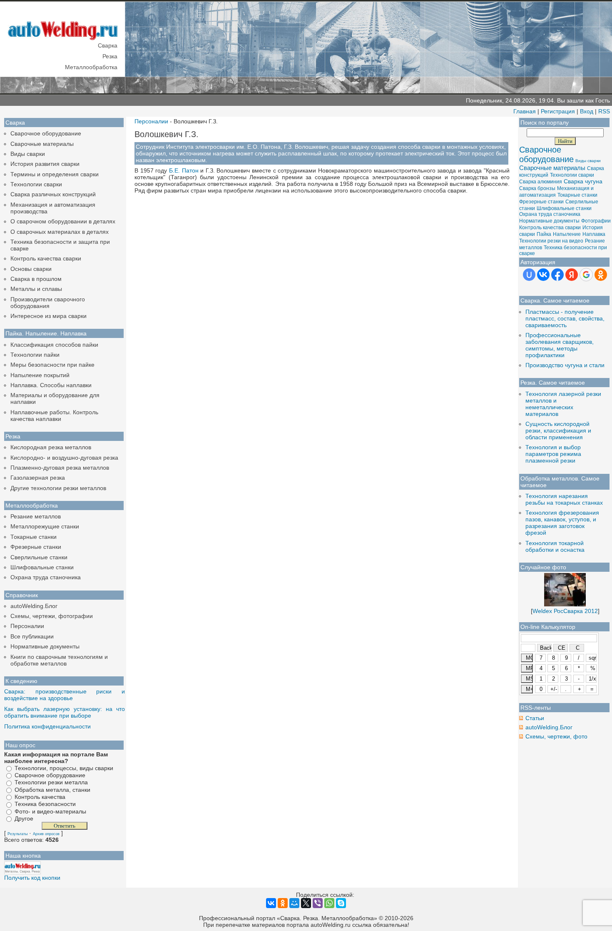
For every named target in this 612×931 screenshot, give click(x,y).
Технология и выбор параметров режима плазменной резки (553, 454)
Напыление (567, 234)
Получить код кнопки (32, 877)
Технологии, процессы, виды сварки (64, 768)
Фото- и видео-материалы (50, 811)
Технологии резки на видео (551, 241)
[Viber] (318, 903)
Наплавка (593, 234)
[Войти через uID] (529, 274)
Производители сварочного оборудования (47, 302)
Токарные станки (33, 536)
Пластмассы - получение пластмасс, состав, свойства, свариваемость (565, 318)
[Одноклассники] (283, 903)
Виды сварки (27, 153)
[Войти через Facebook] (557, 274)
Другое (24, 818)
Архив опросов (46, 834)
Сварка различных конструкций (53, 194)
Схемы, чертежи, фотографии (51, 616)
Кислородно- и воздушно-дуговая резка (64, 457)
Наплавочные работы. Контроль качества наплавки (54, 415)
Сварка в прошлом (36, 278)
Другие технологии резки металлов (58, 488)
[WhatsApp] (329, 903)
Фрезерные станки (35, 546)
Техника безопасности (45, 804)
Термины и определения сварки (54, 174)
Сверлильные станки (38, 557)
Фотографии (596, 221)
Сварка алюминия (540, 182)
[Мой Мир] (294, 903)
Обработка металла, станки (52, 789)
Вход (586, 111)
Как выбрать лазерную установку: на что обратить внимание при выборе (64, 712)
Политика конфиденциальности (47, 726)
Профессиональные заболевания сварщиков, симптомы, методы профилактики (559, 345)
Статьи (534, 718)
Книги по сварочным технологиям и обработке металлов (59, 660)
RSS (604, 111)
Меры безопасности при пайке (52, 364)
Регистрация (558, 111)
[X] (306, 903)
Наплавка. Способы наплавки (51, 385)
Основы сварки (31, 268)
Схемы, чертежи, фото (556, 736)
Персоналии (27, 626)
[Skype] (341, 903)
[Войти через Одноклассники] (601, 274)
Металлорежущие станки (44, 526)
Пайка (544, 234)
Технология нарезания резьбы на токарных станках (564, 499)
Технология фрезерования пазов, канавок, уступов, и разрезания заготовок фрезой (562, 522)
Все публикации (32, 636)
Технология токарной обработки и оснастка (555, 546)
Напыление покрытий (40, 375)
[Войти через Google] (586, 274)
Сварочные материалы (42, 143)
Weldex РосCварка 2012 (565, 611)
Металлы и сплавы (36, 288)
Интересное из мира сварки (48, 316)
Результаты (17, 834)
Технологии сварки (36, 184)
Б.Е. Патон (184, 170)
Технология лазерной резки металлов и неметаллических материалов (563, 403)
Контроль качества (40, 796)
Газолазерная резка (37, 477)
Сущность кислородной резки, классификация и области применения (558, 430)
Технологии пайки (35, 354)
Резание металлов (35, 516)
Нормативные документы (45, 646)
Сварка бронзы (537, 188)
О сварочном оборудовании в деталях (62, 221)
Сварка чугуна (583, 181)
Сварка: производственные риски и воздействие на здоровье (64, 694)
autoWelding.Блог (33, 606)
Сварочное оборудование (45, 133)
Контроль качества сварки (45, 258)
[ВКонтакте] (271, 903)
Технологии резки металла (51, 782)
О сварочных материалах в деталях (59, 231)
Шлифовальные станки (42, 567)
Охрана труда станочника (45, 577)
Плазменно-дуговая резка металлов (59, 467)
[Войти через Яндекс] (571, 274)
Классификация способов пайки (54, 344)
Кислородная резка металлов (50, 447)
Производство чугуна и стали (565, 365)
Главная (524, 111)
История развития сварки (45, 163)
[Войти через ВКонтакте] (543, 274)
